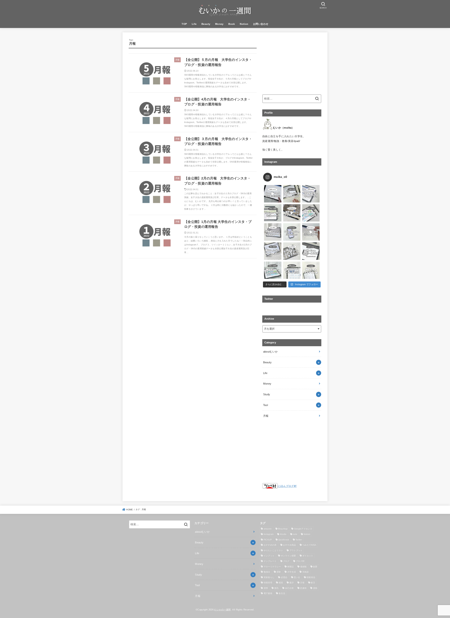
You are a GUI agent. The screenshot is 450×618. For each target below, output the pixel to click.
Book (231, 24)
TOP (184, 24)
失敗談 (305, 572)
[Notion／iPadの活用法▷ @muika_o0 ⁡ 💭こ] (272, 232)
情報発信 (311, 577)
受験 (279, 572)
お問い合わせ (260, 24)
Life (194, 24)
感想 (281, 582)
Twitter (298, 539)
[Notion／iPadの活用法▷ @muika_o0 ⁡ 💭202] (292, 213)
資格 (315, 588)
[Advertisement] (291, 63)
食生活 (282, 593)
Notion (244, 24)
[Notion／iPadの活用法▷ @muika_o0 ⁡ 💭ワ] (292, 193)
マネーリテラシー (272, 566)
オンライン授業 (288, 555)
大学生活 (291, 572)
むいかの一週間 (222, 609)
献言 (313, 582)
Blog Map (283, 529)
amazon (268, 529)
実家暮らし (269, 577)
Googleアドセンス (303, 529)
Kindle (283, 534)
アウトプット (296, 550)
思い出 (297, 577)
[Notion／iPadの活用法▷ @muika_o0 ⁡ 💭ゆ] (311, 270)
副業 (315, 566)
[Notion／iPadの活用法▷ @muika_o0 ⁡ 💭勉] (272, 193)
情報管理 (268, 582)
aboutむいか (270, 351)
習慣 (266, 588)
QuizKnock (283, 539)
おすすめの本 (270, 545)
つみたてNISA (309, 545)
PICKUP (268, 539)
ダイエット (307, 555)
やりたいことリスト (273, 550)
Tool (265, 405)
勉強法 (267, 572)
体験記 (290, 566)
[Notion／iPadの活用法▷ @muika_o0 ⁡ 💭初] (292, 232)
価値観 (303, 566)
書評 (291, 582)
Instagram (269, 534)
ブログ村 (300, 561)
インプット (269, 555)
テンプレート (270, 561)
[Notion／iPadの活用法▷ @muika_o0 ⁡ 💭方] (292, 251)
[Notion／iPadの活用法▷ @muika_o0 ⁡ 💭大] (311, 193)
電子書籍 (268, 593)
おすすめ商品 (289, 545)
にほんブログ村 (287, 486)
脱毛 (276, 588)
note (295, 534)
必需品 (284, 577)
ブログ (286, 561)
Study (266, 394)
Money (219, 24)
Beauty (205, 24)
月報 (266, 415)
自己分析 (289, 588)
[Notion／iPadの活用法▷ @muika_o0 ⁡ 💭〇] (311, 232)
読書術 (303, 588)
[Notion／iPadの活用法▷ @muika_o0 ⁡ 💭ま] (311, 251)
